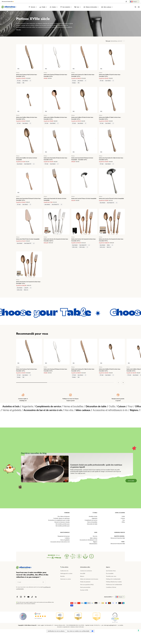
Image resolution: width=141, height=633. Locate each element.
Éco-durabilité (109, 573)
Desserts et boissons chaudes (62, 522)
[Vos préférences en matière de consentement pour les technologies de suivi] (138, 630)
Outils (123, 516)
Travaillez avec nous (111, 576)
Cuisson (123, 518)
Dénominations (93, 543)
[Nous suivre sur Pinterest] (25, 597)
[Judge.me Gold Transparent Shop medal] (73, 556)
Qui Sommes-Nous (111, 570)
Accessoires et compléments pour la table (59, 520)
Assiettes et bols (93, 516)
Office (123, 522)
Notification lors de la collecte (56, 631)
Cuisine (54, 7)
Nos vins (95, 536)
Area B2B (82, 573)
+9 (30, 80)
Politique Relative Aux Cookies (114, 581)
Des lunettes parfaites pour (63, 524)
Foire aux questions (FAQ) (86, 584)
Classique (18, 82)
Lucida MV (26, 287)
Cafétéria (67, 538)
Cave (78, 7)
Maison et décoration (91, 7)
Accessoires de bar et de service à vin (60, 541)
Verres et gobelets (65, 540)
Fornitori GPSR (84, 590)
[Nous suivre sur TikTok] (32, 597)
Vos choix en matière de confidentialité (78, 631)
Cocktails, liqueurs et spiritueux (61, 518)
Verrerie (33, 7)
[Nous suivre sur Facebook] (17, 597)
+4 (33, 163)
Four (123, 520)
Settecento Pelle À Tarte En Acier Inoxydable (28, 239)
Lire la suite (133, 505)
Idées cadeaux (107, 7)
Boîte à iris (109, 247)
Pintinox (17, 72)
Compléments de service (91, 520)
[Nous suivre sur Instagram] (21, 597)
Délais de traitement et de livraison (89, 579)
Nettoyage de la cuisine (66, 573)
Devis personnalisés (85, 587)
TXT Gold (18, 80)
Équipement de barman (64, 536)
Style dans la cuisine (65, 579)
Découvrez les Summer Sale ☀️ (8, 1)
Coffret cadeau (82, 247)
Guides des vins (64, 570)
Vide (23, 82)
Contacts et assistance (86, 570)
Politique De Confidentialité (113, 579)
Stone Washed (25, 80)
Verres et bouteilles (92, 522)
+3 (87, 247)
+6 (88, 245)
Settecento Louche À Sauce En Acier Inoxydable (83, 198)
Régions (95, 541)
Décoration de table (92, 524)
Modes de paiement (85, 581)
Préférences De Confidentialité (114, 584)
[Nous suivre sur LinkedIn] (36, 597)
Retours (82, 576)
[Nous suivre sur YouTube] (28, 597)
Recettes (62, 576)
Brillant (108, 245)
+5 (57, 123)
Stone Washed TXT (27, 163)
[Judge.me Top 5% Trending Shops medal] (91, 556)
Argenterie (94, 518)
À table (43, 7)
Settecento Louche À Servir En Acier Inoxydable (111, 198)
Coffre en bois (74, 247)
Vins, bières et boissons (64, 516)
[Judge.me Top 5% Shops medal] (85, 556)
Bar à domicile (66, 7)
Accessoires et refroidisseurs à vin (88, 540)
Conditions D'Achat (111, 587)
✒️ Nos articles (64, 567)
